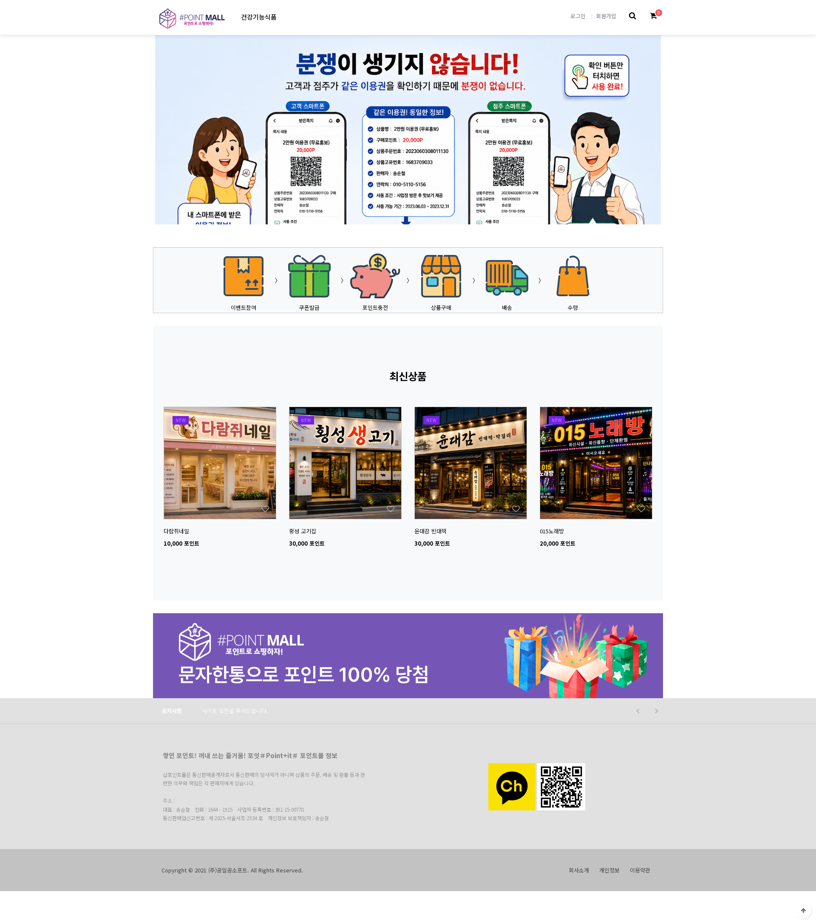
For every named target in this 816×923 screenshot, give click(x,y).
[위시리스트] (220, 411)
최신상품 (408, 375)
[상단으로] (803, 910)
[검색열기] (632, 15)
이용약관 (640, 870)
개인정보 (609, 870)
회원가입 (606, 16)
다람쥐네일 (176, 531)
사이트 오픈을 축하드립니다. (235, 711)
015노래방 (552, 531)
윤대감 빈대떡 (430, 531)
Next (442, 209)
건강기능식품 (259, 16)
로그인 (578, 16)
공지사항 (172, 711)
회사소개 (579, 870)
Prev (374, 209)
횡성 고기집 (302, 531)
